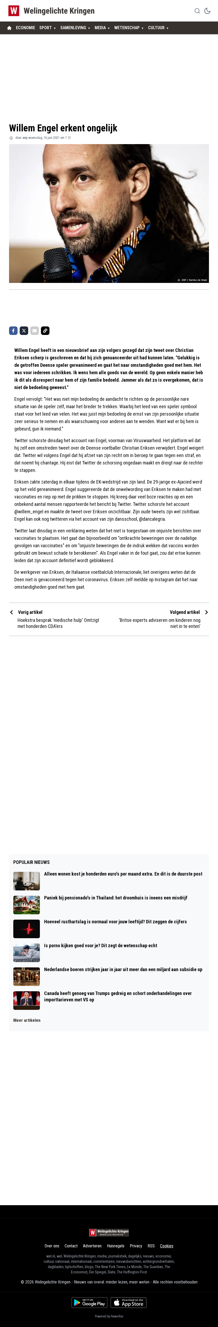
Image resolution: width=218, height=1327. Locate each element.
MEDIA (100, 27)
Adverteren (92, 1245)
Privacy (136, 1245)
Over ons (52, 1245)
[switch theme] (207, 11)
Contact (71, 1245)
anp (25, 138)
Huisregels (115, 1245)
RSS (151, 1245)
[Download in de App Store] (128, 1302)
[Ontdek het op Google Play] (89, 1302)
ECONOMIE (25, 27)
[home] (9, 27)
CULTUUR (156, 27)
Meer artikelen (26, 1020)
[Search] (197, 11)
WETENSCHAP (127, 27)
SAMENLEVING (73, 27)
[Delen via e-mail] (34, 330)
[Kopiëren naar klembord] (45, 330)
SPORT (45, 27)
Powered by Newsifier (109, 1316)
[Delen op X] (24, 330)
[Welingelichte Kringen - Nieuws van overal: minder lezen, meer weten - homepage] (53, 10)
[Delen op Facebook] (13, 330)
